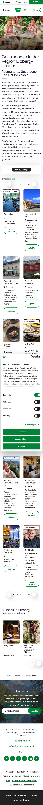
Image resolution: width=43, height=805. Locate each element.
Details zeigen (30, 425)
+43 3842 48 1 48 (21, 741)
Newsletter (32, 772)
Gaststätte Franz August (30, 481)
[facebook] (6, 758)
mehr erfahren (11, 230)
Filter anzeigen (21, 170)
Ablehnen (21, 446)
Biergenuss (8, 645)
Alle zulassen (21, 432)
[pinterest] (36, 758)
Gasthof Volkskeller (29, 282)
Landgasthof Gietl (30, 215)
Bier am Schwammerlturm (11, 482)
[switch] (37, 402)
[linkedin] (30, 758)
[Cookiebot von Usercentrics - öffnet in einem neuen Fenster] (30, 356)
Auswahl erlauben (21, 439)
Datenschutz (15, 784)
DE (20, 752)
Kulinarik (17, 675)
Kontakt (21, 772)
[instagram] (12, 758)
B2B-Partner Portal (12, 776)
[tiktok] (18, 758)
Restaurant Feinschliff (9, 551)
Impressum (28, 784)
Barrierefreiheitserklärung (24, 780)
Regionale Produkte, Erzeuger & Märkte (29, 648)
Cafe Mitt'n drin (10, 214)
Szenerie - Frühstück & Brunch (9, 346)
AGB (8, 780)
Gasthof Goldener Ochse (11, 282)
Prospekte (10, 772)
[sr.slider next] (38, 663)
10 (29, 184)
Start (8, 675)
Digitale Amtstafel (31, 776)
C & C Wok (29, 344)
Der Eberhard (30, 550)
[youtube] (24, 758)
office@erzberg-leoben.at (21, 746)
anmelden (34, 711)
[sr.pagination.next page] (34, 184)
